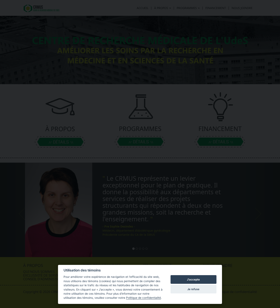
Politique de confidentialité (143, 297)
